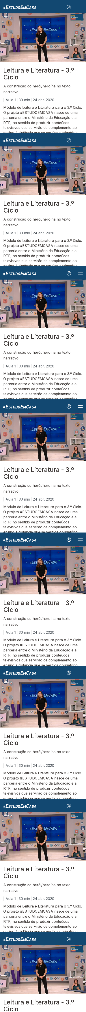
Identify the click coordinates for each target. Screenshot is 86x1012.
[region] (43, 506)
